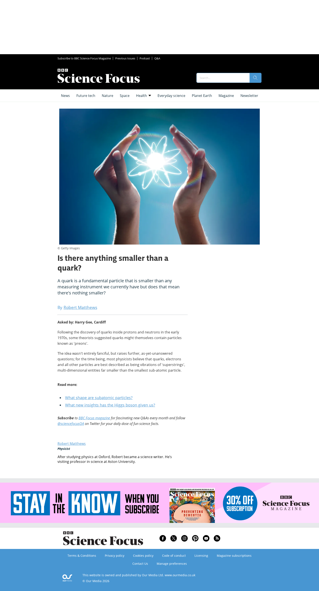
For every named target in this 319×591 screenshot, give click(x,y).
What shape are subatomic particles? (99, 397)
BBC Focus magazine (94, 418)
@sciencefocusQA (71, 423)
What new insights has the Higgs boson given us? (110, 405)
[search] (255, 78)
